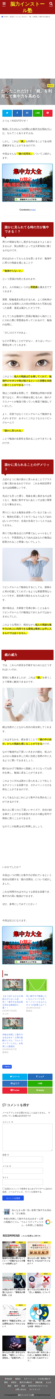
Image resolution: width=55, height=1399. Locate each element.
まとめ (48, 1382)
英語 (23, 1386)
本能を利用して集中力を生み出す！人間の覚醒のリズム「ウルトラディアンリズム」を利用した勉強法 (12, 1040)
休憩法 (13, 1382)
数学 (16, 1386)
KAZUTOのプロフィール (38, 1386)
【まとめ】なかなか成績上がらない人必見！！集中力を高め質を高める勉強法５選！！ (12, 1002)
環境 (6, 1382)
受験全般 (38, 1382)
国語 (9, 1386)
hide (33, 210)
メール (6, 1166)
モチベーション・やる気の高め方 (37, 1379)
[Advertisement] (27, 48)
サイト (5, 1177)
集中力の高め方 (26, 1382)
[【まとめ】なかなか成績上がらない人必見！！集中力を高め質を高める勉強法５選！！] (12, 985)
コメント (7, 1122)
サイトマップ (34, 1389)
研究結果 (8, 1379)
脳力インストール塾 (27, 7)
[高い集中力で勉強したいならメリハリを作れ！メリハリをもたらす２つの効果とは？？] (36, 985)
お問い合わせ (20, 1389)
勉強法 (8, 1067)
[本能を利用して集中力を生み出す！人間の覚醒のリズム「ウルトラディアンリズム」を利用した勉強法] (12, 1024)
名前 (5, 1155)
